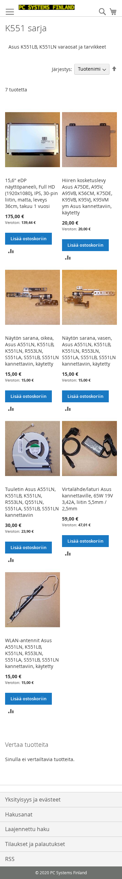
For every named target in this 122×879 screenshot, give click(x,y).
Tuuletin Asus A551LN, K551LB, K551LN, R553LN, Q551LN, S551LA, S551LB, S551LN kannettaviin (32, 502)
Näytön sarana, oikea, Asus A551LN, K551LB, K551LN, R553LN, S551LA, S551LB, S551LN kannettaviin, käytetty (32, 351)
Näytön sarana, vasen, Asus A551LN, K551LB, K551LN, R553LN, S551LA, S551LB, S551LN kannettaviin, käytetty (89, 351)
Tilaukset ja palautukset (35, 844)
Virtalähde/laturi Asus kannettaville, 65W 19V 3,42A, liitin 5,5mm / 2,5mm (87, 499)
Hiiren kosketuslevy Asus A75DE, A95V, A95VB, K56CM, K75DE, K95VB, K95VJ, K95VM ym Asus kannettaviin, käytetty (87, 196)
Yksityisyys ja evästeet (33, 799)
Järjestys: (62, 69)
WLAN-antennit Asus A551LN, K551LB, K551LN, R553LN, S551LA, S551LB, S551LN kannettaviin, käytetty (32, 653)
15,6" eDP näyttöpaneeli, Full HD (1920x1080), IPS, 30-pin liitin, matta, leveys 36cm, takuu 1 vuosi (31, 193)
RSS (10, 859)
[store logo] (47, 7)
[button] (11, 251)
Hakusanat (19, 814)
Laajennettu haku (27, 829)
